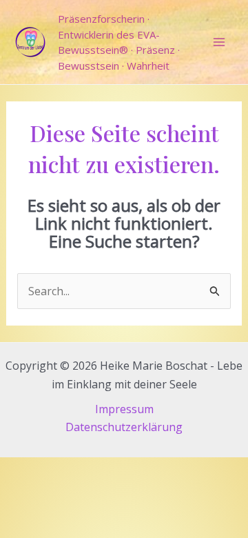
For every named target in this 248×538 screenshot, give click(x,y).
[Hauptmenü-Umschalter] (219, 42)
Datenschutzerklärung (124, 427)
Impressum (124, 409)
